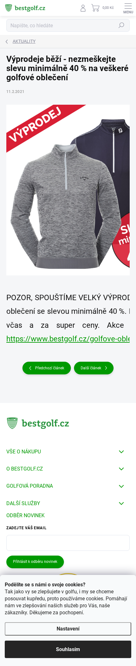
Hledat (121, 25)
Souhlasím (68, 649)
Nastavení (68, 629)
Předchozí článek (49, 368)
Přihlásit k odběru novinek (35, 561)
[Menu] (128, 8)
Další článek (91, 368)
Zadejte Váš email (26, 528)
